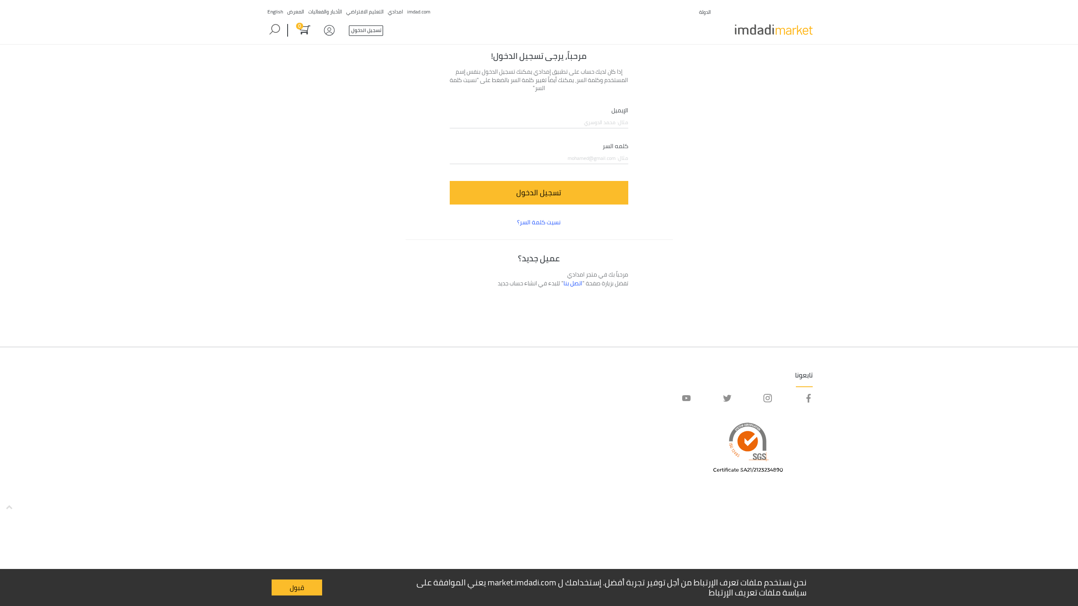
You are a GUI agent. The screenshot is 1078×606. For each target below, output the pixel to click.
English (275, 11)
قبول (297, 587)
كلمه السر (615, 146)
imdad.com (418, 11)
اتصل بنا (572, 283)
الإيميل (619, 110)
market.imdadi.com (522, 582)
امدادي (395, 11)
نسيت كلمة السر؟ (538, 222)
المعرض (295, 11)
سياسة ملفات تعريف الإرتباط (757, 592)
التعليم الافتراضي (365, 11)
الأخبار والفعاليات (325, 11)
